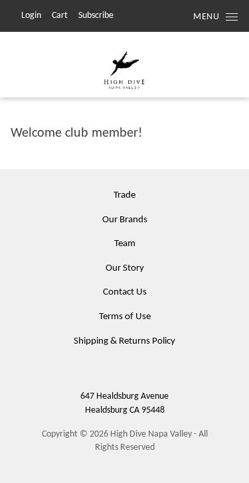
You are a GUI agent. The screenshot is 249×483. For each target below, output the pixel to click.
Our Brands (124, 220)
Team (124, 244)
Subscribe (96, 16)
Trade (124, 195)
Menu (206, 17)
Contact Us (125, 292)
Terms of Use (125, 317)
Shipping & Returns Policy (124, 341)
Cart (60, 16)
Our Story (125, 268)
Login (31, 16)
